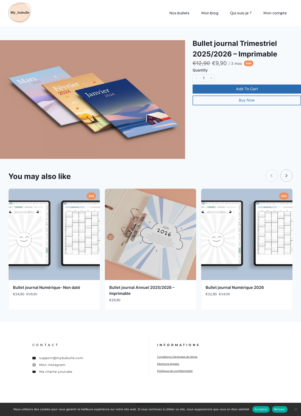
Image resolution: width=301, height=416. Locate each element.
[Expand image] (179, 46)
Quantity (200, 70)
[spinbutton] (203, 78)
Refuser (279, 409)
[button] (196, 78)
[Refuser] (295, 409)
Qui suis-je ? (241, 13)
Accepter (261, 409)
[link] (286, 175)
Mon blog (209, 13)
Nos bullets (179, 13)
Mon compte (275, 13)
